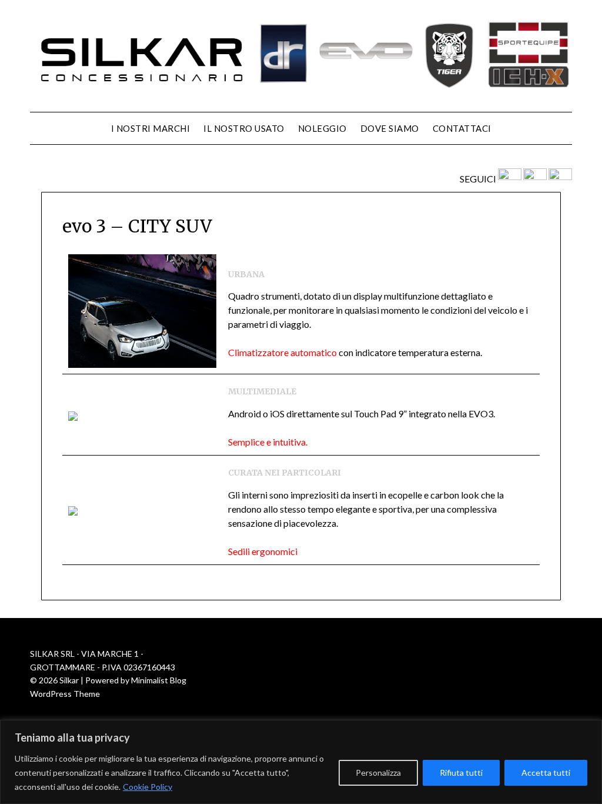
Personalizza (378, 773)
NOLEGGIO (322, 128)
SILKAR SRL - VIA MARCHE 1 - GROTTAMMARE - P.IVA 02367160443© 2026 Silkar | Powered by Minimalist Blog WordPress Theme (109, 674)
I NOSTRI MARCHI (150, 128)
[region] (301, 762)
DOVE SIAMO (389, 128)
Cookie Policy (147, 787)
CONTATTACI (462, 128)
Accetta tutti (545, 773)
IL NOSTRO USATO (244, 128)
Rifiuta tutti (461, 773)
